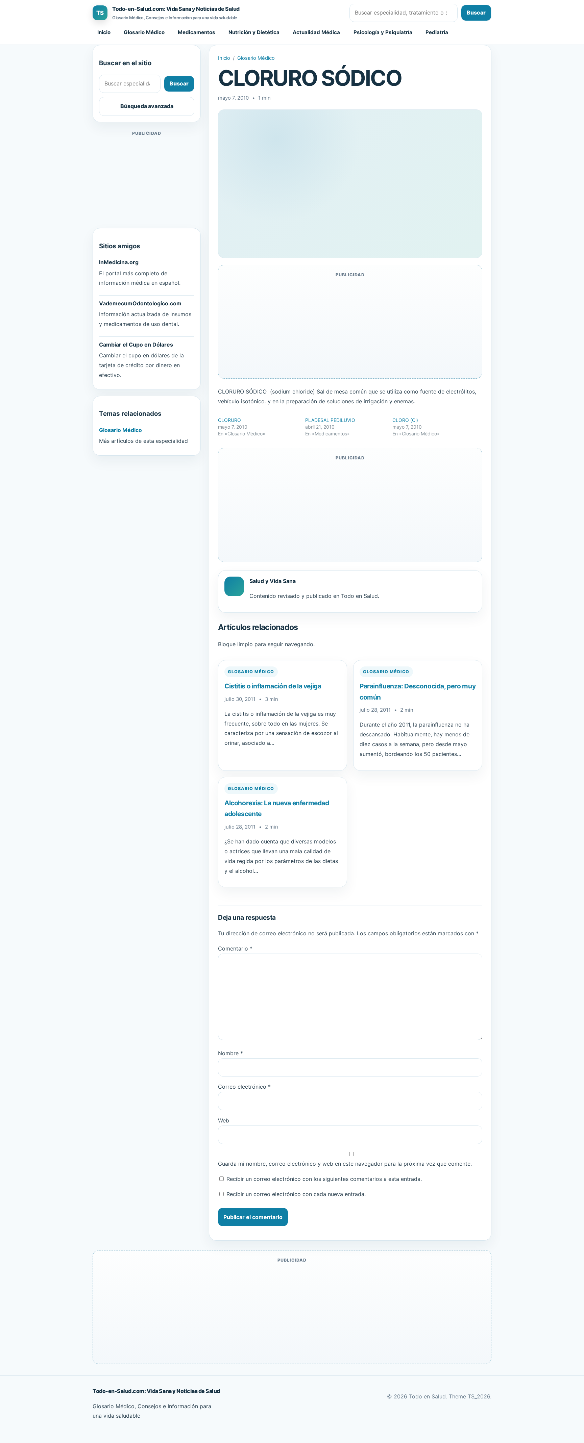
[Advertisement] (147, 179)
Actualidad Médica (316, 32)
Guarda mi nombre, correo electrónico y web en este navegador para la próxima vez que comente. (345, 1163)
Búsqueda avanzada (146, 106)
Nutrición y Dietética (253, 32)
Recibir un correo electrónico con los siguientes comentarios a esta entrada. (324, 1178)
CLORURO (229, 420)
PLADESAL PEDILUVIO (330, 420)
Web (223, 1120)
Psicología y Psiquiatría (383, 32)
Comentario (235, 948)
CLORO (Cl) (405, 420)
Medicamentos (196, 32)
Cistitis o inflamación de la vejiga (272, 686)
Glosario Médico (144, 32)
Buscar (476, 12)
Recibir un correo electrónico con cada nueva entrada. (296, 1194)
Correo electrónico (244, 1086)
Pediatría (436, 32)
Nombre (230, 1053)
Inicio (104, 32)
